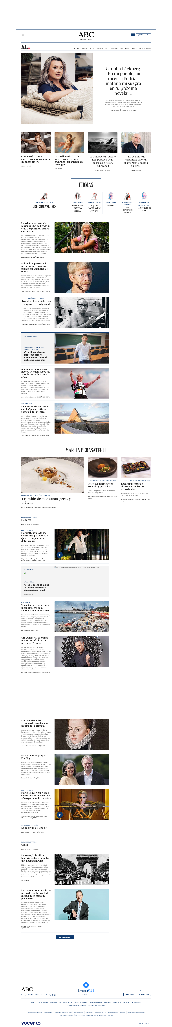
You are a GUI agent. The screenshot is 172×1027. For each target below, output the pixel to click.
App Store (130, 994)
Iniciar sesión (144, 35)
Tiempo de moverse (144, 48)
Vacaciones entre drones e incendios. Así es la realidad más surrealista (36, 608)
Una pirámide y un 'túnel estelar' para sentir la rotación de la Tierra (35, 409)
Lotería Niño (48, 1012)
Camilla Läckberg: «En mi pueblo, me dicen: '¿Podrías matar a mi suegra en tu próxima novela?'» (123, 81)
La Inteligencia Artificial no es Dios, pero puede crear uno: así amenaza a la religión (69, 160)
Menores (111, 205)
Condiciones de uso (95, 1002)
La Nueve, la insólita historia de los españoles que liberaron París (35, 858)
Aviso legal (107, 1002)
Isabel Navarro (26, 257)
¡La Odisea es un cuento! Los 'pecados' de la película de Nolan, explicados (102, 161)
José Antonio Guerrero (28, 291)
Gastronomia (125, 48)
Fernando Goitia (26, 778)
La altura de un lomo (144, 209)
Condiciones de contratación (76, 1005)
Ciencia (91, 48)
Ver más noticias (65, 937)
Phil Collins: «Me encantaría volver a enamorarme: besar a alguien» (136, 161)
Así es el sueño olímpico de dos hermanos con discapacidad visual (36, 587)
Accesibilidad (117, 1002)
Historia (84, 48)
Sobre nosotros (43, 1002)
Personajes (114, 48)
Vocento (33, 1002)
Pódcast (110, 1015)
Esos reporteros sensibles (127, 210)
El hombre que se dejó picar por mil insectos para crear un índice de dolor (34, 267)
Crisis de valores (44, 206)
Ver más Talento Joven (31, 336)
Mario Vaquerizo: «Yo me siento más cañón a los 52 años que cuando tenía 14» (36, 795)
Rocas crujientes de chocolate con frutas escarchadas (132, 486)
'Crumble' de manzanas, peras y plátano (46, 501)
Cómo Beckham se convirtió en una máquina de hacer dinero (36, 159)
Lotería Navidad (78, 1012)
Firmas (133, 48)
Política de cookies (81, 1002)
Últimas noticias (113, 1012)
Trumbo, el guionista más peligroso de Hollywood (36, 302)
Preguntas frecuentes (66, 1015)
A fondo (76, 48)
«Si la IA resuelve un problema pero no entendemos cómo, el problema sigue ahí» (35, 356)
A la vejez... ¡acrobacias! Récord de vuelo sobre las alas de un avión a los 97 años (35, 373)
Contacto (53, 1002)
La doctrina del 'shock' (34, 827)
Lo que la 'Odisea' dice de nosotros (94, 208)
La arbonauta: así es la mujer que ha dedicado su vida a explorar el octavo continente (35, 227)
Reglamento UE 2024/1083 (132, 1002)
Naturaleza (99, 48)
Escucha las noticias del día (136, 1012)
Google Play (145, 994)
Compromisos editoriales (96, 1005)
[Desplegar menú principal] (22, 34)
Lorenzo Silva (25, 524)
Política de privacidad (65, 1002)
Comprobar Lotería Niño (34, 1012)
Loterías (122, 1012)
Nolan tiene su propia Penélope (33, 757)
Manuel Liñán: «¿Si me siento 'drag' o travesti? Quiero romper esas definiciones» (34, 537)
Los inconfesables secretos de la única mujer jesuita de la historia (36, 723)
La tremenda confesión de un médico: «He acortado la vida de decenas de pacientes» (36, 894)
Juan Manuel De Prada (28, 832)
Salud (107, 48)
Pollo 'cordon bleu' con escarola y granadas (100, 485)
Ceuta (24, 844)
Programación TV (100, 1012)
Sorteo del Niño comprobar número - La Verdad (90, 1015)
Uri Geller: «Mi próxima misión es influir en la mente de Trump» (34, 640)
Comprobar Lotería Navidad (62, 1012)
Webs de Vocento (143, 1023)
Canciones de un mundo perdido (77, 208)
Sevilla (90, 39)
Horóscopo (89, 1012)
